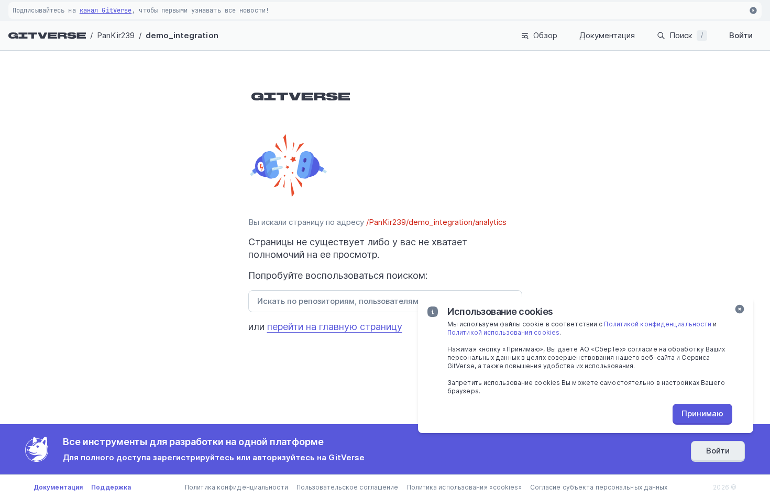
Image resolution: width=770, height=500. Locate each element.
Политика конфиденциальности (236, 487)
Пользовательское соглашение (347, 487)
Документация (607, 35)
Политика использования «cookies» (464, 487)
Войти (741, 35)
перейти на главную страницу (334, 326)
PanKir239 (116, 35)
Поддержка (111, 487)
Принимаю (702, 413)
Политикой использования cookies (503, 332)
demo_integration (182, 35)
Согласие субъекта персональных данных (599, 487)
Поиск (686, 35)
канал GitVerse (105, 10)
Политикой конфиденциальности (657, 324)
